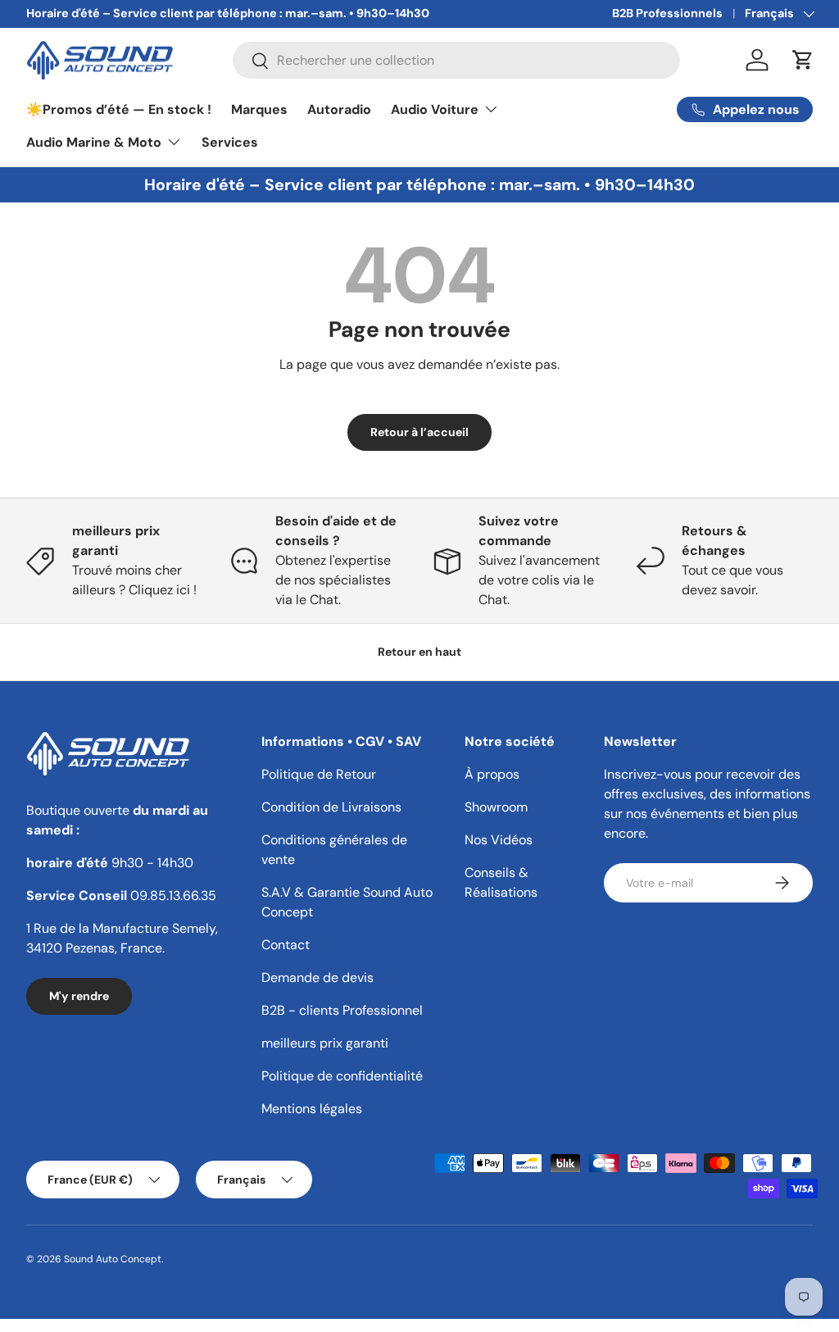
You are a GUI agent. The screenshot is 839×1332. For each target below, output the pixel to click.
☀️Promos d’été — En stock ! (118, 109)
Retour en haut (419, 651)
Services (230, 142)
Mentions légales (311, 1108)
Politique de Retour (318, 774)
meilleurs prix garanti (324, 1043)
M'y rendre (79, 996)
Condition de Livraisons (331, 807)
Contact (285, 944)
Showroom (496, 807)
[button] (803, 60)
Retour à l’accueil (419, 432)
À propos (492, 774)
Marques (259, 109)
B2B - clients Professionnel (342, 1010)
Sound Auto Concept (112, 1259)
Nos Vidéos (499, 839)
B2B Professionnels (667, 13)
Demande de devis (317, 977)
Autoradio (339, 109)
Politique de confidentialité (342, 1075)
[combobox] (456, 60)
